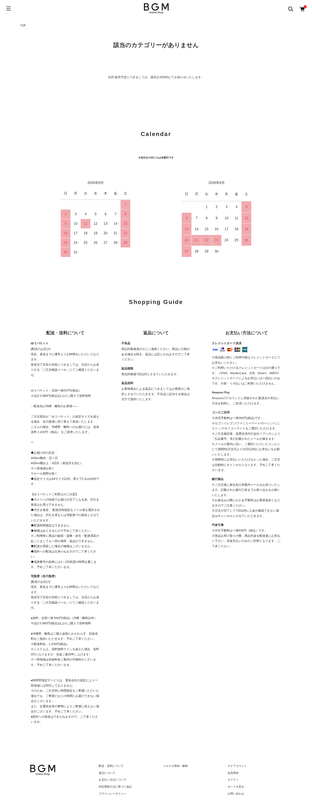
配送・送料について (111, 765)
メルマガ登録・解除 (175, 765)
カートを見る (236, 786)
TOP (23, 25)
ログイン (233, 779)
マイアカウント (237, 765)
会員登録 (233, 772)
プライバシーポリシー (112, 793)
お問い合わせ (236, 793)
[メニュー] (8, 8)
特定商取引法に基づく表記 (115, 786)
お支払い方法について (112, 779)
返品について (107, 772)
